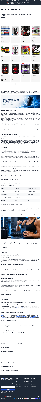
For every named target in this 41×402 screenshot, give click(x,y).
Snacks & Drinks (18, 386)
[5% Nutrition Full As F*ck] (15, 50)
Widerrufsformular (26, 384)
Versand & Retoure (27, 381)
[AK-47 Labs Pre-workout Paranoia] (25, 50)
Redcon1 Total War (25, 76)
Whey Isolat (24, 316)
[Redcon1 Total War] (25, 69)
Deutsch (2, 396)
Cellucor (30, 306)
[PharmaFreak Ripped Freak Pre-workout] (5, 50)
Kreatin (2, 315)
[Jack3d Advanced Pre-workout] (5, 31)
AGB (31, 381)
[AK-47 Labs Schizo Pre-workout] (35, 50)
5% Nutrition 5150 (14, 38)
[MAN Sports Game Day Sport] (35, 31)
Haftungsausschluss (34, 387)
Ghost (17, 307)
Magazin (17, 387)
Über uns (25, 387)
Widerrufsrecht (33, 384)
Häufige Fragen (26, 386)
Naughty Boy (22, 307)
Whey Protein (18, 316)
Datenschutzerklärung (4, 392)
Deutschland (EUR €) (9, 396)
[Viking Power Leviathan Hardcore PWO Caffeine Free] (5, 69)
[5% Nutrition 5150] (15, 31)
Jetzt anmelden (7, 389)
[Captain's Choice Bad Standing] (35, 69)
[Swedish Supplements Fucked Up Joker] (25, 31)
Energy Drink (32, 317)
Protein (17, 381)
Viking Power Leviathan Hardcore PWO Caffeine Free (5, 78)
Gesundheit (18, 384)
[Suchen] (37, 3)
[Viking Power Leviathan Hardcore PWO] (15, 69)
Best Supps (5, 398)
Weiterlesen (3, 17)
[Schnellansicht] (8, 26)
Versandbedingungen (34, 386)
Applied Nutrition (3, 307)
